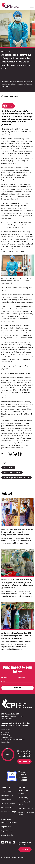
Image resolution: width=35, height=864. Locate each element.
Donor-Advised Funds (24, 803)
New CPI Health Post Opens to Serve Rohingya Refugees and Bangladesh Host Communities (17, 532)
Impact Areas (6, 799)
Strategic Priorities (8, 803)
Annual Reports (7, 835)
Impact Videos (6, 831)
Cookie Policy (5, 735)
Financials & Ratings (8, 812)
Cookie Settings (6, 737)
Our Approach (6, 791)
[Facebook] (20, 454)
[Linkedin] (15, 454)
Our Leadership (7, 808)
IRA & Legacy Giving (25, 808)
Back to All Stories (11, 96)
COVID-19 (8, 467)
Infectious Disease (12, 472)
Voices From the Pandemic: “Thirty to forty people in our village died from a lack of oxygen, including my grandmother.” (17, 584)
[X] (10, 454)
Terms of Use (5, 730)
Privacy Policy (5, 732)
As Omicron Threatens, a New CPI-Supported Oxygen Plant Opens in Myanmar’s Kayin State (16, 635)
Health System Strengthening (16, 477)
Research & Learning (9, 822)
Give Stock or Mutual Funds (26, 813)
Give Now (21, 794)
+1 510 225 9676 (7, 719)
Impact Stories (6, 827)
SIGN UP (25, 849)
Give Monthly (23, 798)
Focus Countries (7, 795)
